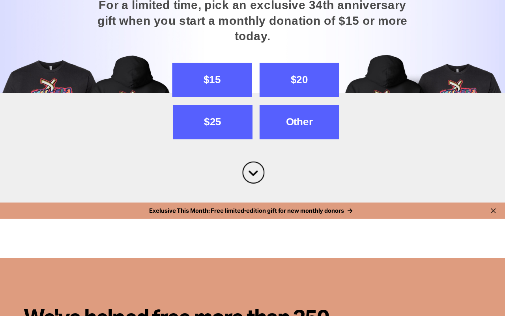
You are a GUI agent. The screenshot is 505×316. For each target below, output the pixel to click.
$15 (212, 193)
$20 (299, 193)
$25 (212, 235)
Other (299, 235)
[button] (252, 63)
